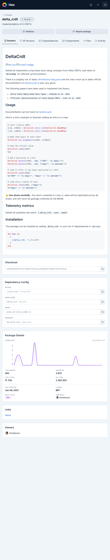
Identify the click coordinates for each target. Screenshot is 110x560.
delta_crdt (10, 19)
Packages (8, 15)
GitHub (8, 415)
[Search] (98, 5)
